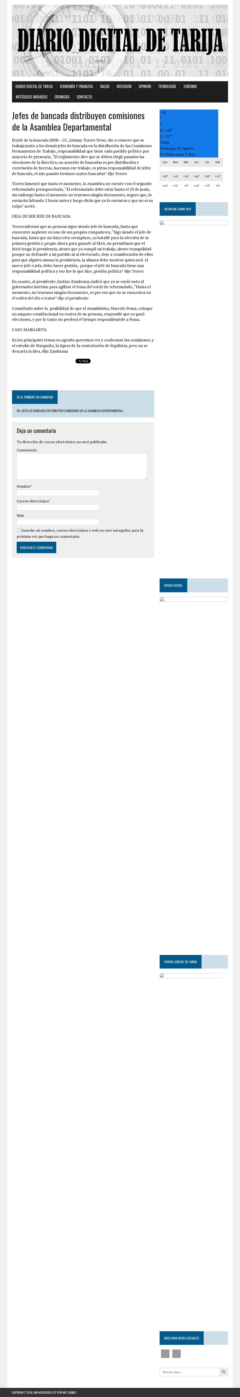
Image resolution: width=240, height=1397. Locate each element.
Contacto (84, 97)
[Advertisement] (83, 377)
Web (20, 515)
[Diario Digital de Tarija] (120, 41)
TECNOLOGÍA (167, 86)
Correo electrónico (33, 501)
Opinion (145, 86)
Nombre (23, 486)
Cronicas (62, 97)
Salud (104, 86)
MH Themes (69, 1392)
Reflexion (124, 86)
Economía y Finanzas (76, 86)
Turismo (190, 86)
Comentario (27, 450)
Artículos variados (31, 97)
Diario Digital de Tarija (34, 86)
